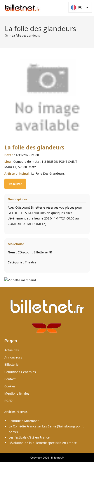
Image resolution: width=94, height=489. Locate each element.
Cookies (10, 386)
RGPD (8, 401)
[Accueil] (6, 35)
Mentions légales (16, 393)
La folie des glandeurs (26, 35)
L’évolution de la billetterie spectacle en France (43, 443)
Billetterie (11, 364)
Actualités (11, 350)
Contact (10, 379)
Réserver (15, 184)
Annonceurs (13, 357)
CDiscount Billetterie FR (35, 252)
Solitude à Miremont (24, 421)
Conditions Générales (20, 372)
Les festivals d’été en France (29, 437)
